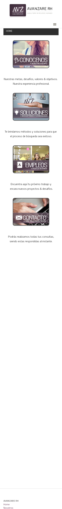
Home (6, 504)
